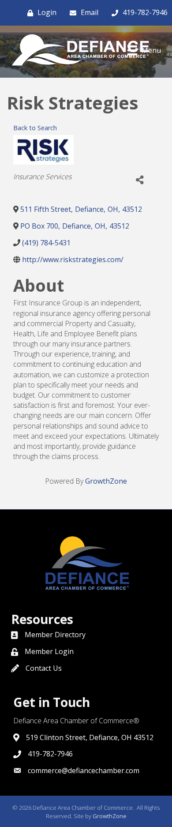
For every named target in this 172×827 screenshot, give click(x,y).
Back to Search (35, 128)
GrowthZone (106, 481)
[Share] (140, 180)
